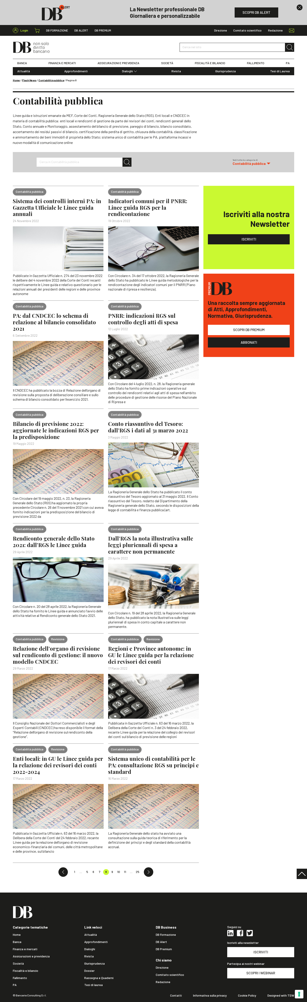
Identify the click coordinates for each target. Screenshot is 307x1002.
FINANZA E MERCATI (62, 63)
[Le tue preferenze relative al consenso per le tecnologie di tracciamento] (299, 994)
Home (16, 80)
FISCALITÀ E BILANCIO (210, 63)
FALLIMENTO (255, 63)
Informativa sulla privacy (210, 995)
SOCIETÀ (167, 63)
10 (118, 872)
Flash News (29, 80)
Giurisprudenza (225, 71)
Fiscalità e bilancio (25, 970)
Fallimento (20, 978)
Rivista (176, 71)
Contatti (176, 995)
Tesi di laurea (93, 985)
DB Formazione (57, 30)
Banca (17, 942)
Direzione (220, 30)
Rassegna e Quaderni (98, 978)
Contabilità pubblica (51, 80)
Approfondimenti (76, 71)
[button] (251, 162)
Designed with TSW (280, 995)
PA (288, 63)
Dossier (89, 970)
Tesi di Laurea (280, 71)
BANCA (22, 63)
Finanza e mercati (25, 949)
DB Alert (81, 30)
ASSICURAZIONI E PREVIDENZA (118, 63)
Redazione (275, 30)
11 (125, 872)
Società (18, 963)
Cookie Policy (247, 995)
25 (137, 872)
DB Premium (103, 30)
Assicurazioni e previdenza (31, 956)
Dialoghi (127, 71)
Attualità (23, 71)
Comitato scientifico (247, 30)
